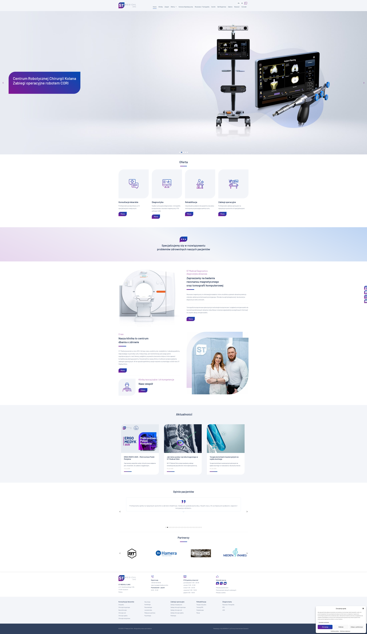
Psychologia (148, 615)
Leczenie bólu (148, 610)
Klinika (160, 7)
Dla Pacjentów (221, 7)
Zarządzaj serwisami (324, 622)
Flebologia (173, 615)
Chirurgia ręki (122, 613)
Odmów (340, 627)
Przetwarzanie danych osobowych (226, 590)
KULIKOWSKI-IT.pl (225, 628)
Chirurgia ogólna (123, 615)
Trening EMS (199, 607)
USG (223, 610)
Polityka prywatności (345, 631)
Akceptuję (325, 627)
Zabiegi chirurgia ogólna (177, 613)
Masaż (198, 613)
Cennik (213, 7)
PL (245, 3)
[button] (363, 608)
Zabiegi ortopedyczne (176, 604)
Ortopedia (121, 604)
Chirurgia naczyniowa (124, 618)
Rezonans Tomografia (228, 604)
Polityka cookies (335, 631)
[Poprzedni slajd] (120, 511)
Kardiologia (148, 604)
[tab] (165, 527)
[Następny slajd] (246, 511)
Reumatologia (148, 607)
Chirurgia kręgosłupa (124, 607)
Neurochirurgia (123, 610)
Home (155, 7)
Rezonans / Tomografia (202, 7)
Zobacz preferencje (357, 627)
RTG (223, 607)
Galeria (230, 7)
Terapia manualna (201, 604)
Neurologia (147, 602)
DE (242, 3)
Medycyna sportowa (150, 613)
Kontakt (244, 7)
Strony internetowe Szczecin (239, 628)
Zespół (167, 7)
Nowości (237, 7)
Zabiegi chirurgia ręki (176, 610)
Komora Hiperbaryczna (186, 7)
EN (238, 3)
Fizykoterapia (200, 610)
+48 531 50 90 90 (156, 582)
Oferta (173, 7)
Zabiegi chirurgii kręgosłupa (178, 607)
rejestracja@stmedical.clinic (159, 585)
